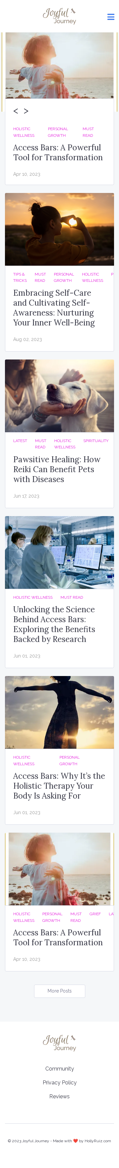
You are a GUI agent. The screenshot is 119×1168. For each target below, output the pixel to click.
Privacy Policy (60, 1082)
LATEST (20, 440)
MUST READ (88, 132)
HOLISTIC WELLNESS (23, 132)
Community (59, 1069)
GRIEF (95, 914)
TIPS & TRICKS (20, 277)
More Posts (60, 991)
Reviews (59, 1096)
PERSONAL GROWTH (58, 132)
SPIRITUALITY (95, 440)
